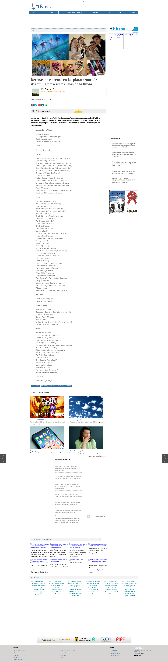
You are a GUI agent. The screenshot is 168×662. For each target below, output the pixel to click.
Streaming (44, 385)
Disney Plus (52, 385)
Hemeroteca (115, 652)
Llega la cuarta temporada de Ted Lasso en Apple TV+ (112, 590)
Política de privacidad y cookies (142, 650)
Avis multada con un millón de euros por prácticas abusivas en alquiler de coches (98, 568)
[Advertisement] (83, 18)
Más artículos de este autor (53, 91)
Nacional (95, 12)
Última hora (18, 659)
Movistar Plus (60, 385)
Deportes (132, 12)
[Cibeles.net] (83, 639)
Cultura (120, 12)
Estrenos (17, 657)
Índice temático (116, 654)
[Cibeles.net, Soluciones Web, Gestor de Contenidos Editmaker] (142, 655)
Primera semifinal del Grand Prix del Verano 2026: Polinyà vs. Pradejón (98, 550)
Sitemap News (115, 655)
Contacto (114, 650)
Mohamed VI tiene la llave (78, 562)
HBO (33, 385)
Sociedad (108, 12)
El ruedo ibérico (48, 12)
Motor (62, 657)
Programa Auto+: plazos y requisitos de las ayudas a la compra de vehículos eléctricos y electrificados (40, 553)
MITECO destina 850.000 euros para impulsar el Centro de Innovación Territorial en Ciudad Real (39, 568)
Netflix (37, 385)
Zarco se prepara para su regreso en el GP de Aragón (59, 565)
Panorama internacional (74, 12)
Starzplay (68, 385)
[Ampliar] (68, 75)
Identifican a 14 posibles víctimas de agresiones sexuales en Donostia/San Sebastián (58, 553)
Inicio (33, 12)
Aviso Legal (137, 651)
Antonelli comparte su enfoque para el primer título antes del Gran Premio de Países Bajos (79, 553)
